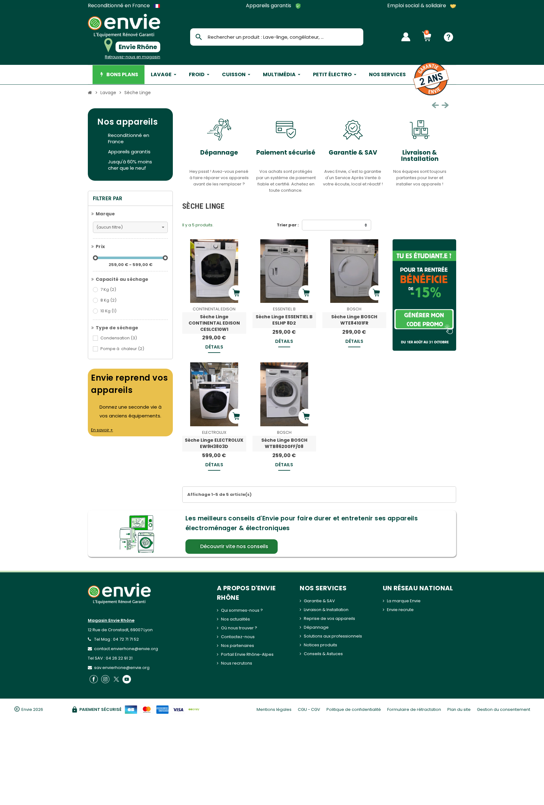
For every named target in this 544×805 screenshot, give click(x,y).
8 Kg (108, 300)
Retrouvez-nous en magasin (132, 57)
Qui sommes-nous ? (242, 610)
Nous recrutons (236, 663)
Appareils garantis (269, 6)
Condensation (118, 338)
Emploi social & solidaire (417, 6)
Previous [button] (435, 105)
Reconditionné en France (119, 6)
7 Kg (108, 289)
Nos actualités (235, 619)
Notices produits (320, 645)
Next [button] (445, 105)
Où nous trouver (237, 628)
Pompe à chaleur (122, 349)
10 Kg (108, 311)
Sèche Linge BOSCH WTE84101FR (354, 320)
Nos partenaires (237, 646)
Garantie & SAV (338, 152)
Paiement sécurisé (271, 152)
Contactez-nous (238, 637)
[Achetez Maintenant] (236, 292)
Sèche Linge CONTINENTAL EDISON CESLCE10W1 (214, 323)
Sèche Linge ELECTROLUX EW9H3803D (214, 443)
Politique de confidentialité (353, 709)
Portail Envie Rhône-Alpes (247, 654)
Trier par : (288, 225)
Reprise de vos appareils (329, 618)
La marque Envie (404, 601)
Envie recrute (400, 610)
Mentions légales (274, 709)
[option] (204, 154)
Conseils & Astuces (323, 654)
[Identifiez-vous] (406, 37)
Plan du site (459, 709)
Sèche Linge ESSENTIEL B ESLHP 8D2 (284, 320)
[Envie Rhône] (124, 26)
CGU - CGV (309, 709)
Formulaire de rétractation (414, 709)
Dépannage (204, 152)
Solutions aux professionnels (333, 636)
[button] (231, 546)
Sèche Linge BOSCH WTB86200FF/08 (284, 443)
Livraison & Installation (405, 155)
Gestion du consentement (503, 709)
